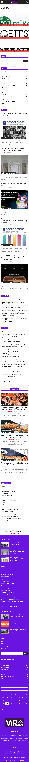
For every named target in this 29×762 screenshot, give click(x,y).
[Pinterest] (18, 752)
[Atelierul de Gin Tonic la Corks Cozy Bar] (14, 199)
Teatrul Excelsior (16, 371)
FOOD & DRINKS (6, 76)
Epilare (19, 11)
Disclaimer (5, 757)
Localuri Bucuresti (6, 493)
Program (10, 361)
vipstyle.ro (10, 411)
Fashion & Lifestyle (6, 90)
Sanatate (17, 369)
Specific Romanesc (5, 371)
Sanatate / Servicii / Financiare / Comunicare (13, 518)
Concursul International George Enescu (10, 346)
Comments (5, 646)
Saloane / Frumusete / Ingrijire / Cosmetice (12, 514)
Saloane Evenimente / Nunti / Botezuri (11, 516)
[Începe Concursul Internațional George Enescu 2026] (14, 129)
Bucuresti (16, 336)
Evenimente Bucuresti (7, 489)
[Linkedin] (14, 752)
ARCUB (11, 331)
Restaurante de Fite (7, 364)
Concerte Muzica (6, 74)
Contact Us (23, 757)
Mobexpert (12, 622)
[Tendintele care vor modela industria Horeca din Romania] (14, 454)
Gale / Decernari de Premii (8, 101)
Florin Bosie (3, 117)
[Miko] (14, 22)
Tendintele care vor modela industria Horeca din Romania (14, 464)
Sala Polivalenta (11, 369)
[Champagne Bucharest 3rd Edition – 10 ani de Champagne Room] (14, 164)
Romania (19, 367)
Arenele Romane (17, 331)
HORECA (4, 81)
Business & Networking (7, 97)
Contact (4, 486)
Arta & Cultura (5, 78)
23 (26, 700)
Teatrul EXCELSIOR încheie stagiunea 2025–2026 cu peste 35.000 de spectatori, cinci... (14, 258)
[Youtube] (22, 752)
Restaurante (5, 92)
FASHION (4, 83)
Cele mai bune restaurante (11, 342)
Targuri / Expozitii (6, 99)
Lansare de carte (14, 353)
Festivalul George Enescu (7, 349)
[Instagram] (10, 752)
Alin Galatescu (5, 331)
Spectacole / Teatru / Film (8, 85)
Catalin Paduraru (5, 339)
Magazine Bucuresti (7, 495)
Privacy (10, 757)
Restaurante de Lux (19, 364)
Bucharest (8, 337)
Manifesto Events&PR (7, 359)
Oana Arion (20, 359)
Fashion (21, 346)
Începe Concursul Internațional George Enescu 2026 (14, 299)
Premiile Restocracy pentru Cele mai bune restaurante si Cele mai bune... (14, 409)
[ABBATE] (14, 48)
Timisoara (17, 379)
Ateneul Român (6, 334)
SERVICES (4, 103)
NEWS (3, 502)
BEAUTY (4, 94)
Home (2, 6)
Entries (3, 643)
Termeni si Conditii (6, 520)
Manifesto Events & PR (14, 356)
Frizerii (23, 11)
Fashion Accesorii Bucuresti (8, 491)
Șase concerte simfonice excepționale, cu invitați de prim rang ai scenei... (14, 221)
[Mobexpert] (5, 624)
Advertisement (17, 757)
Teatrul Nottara (13, 374)
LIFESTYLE (4, 87)
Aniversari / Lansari (8, 173)
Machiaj (4, 23)
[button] (27, 2)
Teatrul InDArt (5, 374)
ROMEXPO (4, 369)
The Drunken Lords (8, 376)
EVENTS (4, 71)
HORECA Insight (6, 354)
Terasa (19, 374)
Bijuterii (3, 337)
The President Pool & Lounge (7, 379)
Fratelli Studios (16, 349)
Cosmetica (14, 11)
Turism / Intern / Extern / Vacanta (10, 523)
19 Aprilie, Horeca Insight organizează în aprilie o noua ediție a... (14, 436)
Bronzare (3, 11)
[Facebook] (6, 752)
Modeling (15, 359)
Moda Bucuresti (6, 498)
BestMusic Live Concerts (18, 334)
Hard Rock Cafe (10, 351)
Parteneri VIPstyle (6, 505)
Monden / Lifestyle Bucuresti (9, 500)
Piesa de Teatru (5, 361)
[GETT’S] (14, 35)
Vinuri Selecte (6, 381)
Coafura (8, 11)
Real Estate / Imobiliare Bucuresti (10, 509)
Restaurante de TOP (9, 366)
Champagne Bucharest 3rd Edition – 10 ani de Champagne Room (13, 149)
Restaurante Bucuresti (7, 511)
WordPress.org (4, 648)
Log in (2, 641)
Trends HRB (23, 379)
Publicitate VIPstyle (6, 507)
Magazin (5, 356)
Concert (4, 344)
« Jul (2, 709)
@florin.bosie (14, 533)
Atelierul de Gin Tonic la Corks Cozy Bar (11, 307)
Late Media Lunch (22, 353)
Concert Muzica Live (16, 344)
